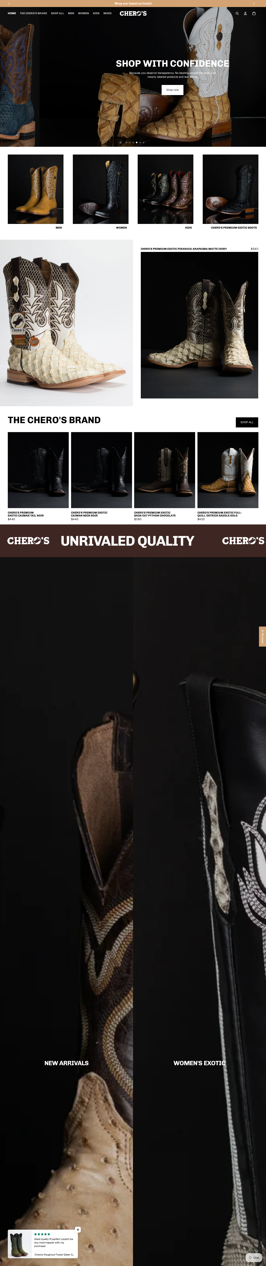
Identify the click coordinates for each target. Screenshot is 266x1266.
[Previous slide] (4, 77)
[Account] (245, 13)
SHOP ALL (247, 422)
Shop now (132, 96)
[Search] (237, 13)
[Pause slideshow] (120, 142)
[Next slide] (261, 77)
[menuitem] (107, 13)
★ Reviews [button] (262, 636)
